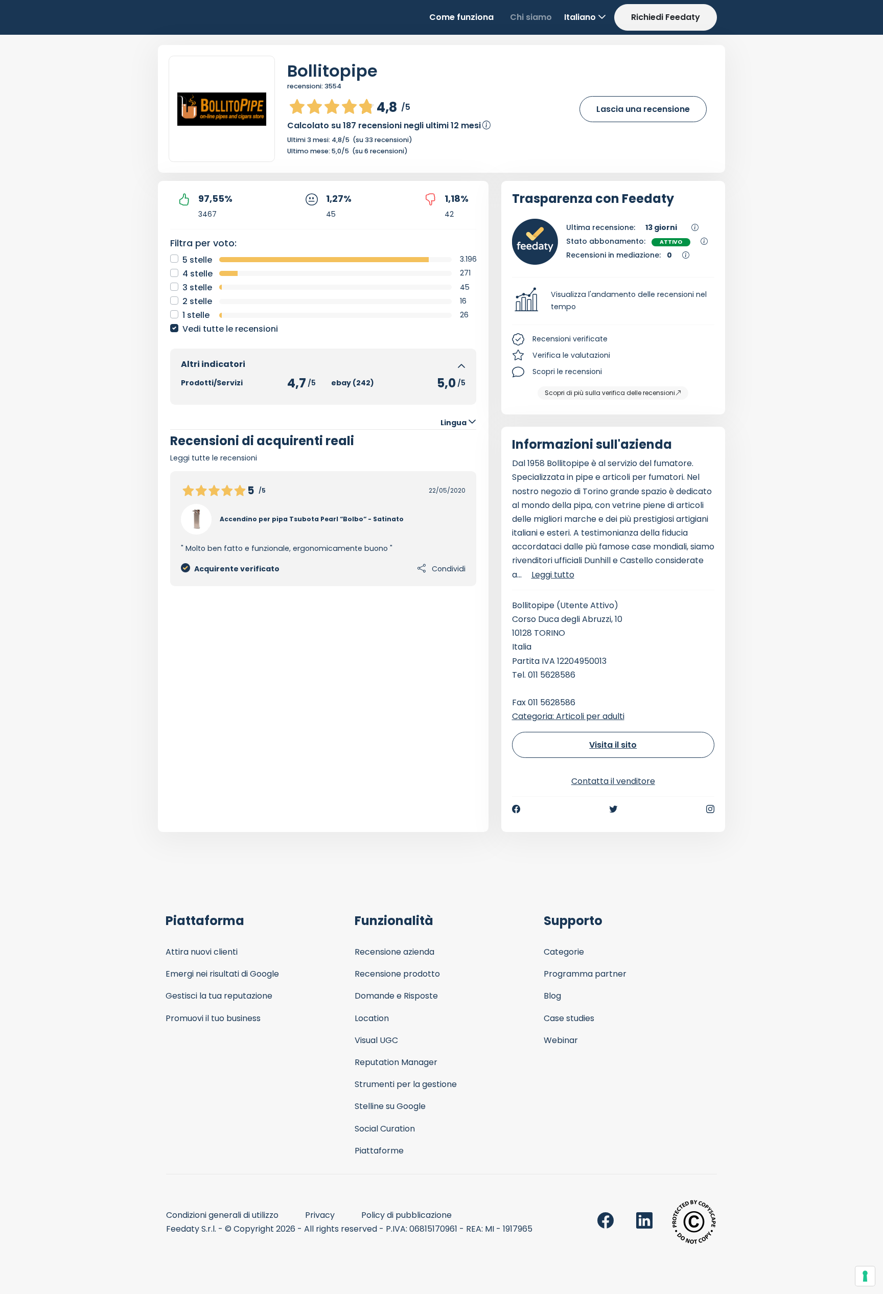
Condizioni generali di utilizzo (222, 1215)
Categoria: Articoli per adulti (568, 716)
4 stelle (197, 274)
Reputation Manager (396, 1062)
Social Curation (385, 1129)
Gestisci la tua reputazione (219, 996)
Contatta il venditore (613, 781)
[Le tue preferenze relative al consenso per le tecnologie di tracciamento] (865, 1276)
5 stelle (197, 260)
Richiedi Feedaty (665, 17)
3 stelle (197, 287)
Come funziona (461, 17)
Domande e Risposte (396, 996)
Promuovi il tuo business (213, 1018)
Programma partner (585, 974)
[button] (613, 301)
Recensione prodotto (397, 974)
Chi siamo (531, 17)
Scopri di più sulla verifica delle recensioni (610, 392)
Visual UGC (376, 1040)
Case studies (569, 1018)
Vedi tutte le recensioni (230, 329)
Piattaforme (379, 1151)
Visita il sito (613, 745)
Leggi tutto (552, 575)
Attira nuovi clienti (202, 952)
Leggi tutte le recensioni (213, 458)
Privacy (320, 1215)
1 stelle (196, 315)
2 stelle (197, 301)
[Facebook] (516, 809)
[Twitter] (613, 809)
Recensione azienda (394, 952)
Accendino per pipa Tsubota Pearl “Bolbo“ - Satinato (312, 519)
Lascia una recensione (643, 109)
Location (372, 1018)
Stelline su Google (390, 1106)
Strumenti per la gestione (406, 1084)
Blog (552, 996)
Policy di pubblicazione (406, 1215)
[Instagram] (710, 809)
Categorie (564, 952)
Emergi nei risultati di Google (222, 974)
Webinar (561, 1040)
